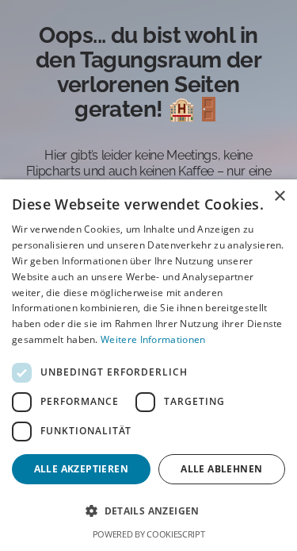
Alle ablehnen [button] (221, 469)
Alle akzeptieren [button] (81, 469)
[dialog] (148, 365)
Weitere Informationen (153, 339)
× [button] (279, 196)
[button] (148, 511)
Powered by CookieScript (149, 534)
